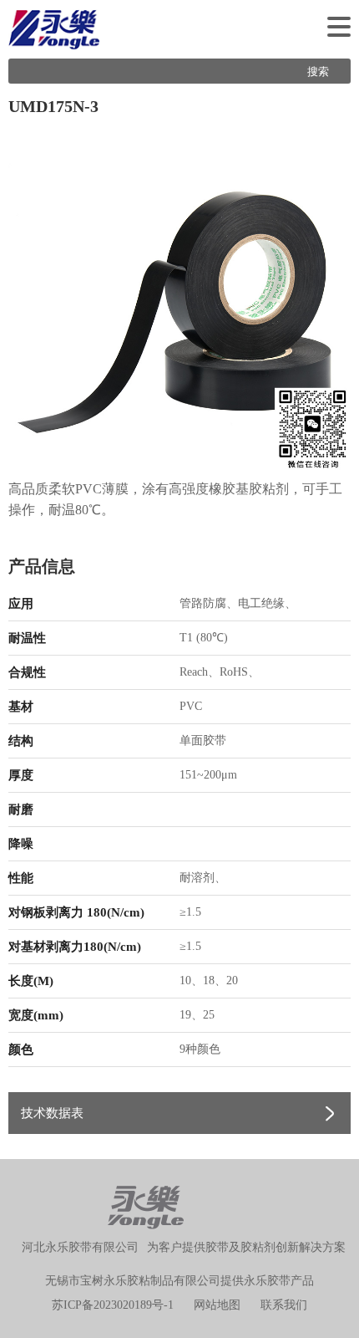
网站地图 (217, 1305)
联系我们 (283, 1305)
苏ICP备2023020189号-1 (113, 1305)
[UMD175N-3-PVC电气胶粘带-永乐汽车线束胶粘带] (179, 298)
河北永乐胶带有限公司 (80, 1247)
